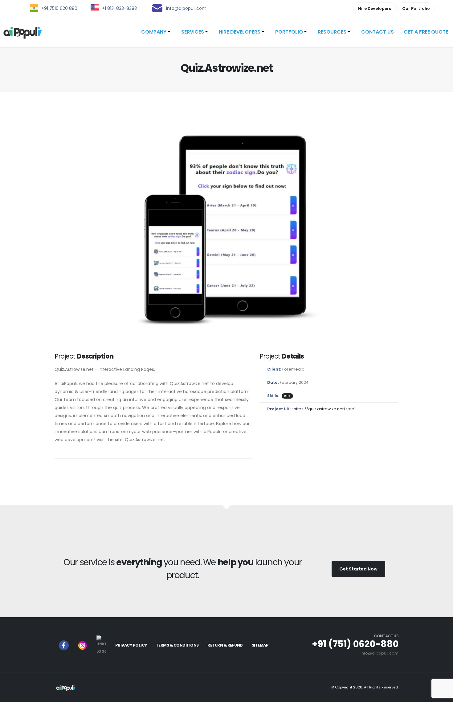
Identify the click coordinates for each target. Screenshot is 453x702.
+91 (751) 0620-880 (355, 644)
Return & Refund (225, 645)
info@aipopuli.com (379, 653)
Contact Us (377, 31)
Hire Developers (239, 31)
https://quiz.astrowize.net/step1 (325, 409)
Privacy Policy (131, 645)
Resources (332, 31)
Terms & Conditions (177, 645)
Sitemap (260, 645)
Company (153, 31)
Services (192, 31)
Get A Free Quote (426, 31)
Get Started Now (358, 569)
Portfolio (289, 31)
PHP (287, 396)
